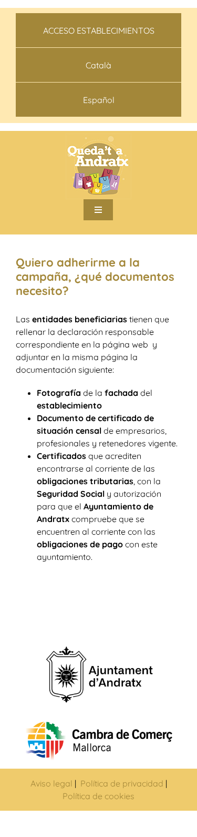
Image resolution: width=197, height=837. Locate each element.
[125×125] (98, 137)
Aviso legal (51, 783)
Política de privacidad (120, 783)
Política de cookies (98, 796)
